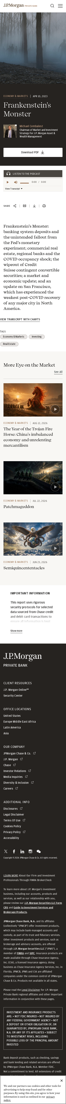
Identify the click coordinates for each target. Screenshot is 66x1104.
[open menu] (60, 6)
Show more (16, 631)
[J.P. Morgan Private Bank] (20, 6)
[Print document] (44, 206)
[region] (33, 1089)
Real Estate (9, 344)
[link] (33, 399)
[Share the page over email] (24, 206)
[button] (5, 851)
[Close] (62, 1081)
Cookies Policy (12, 826)
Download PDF (30, 152)
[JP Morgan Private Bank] (22, 664)
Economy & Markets (15, 96)
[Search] (52, 6)
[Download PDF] (34, 206)
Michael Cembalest (31, 126)
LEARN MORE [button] (10, 875)
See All (58, 371)
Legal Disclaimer (31, 989)
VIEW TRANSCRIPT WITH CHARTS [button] (20, 319)
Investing (37, 336)
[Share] (15, 206)
